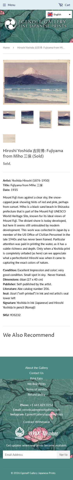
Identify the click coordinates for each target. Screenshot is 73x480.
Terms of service (36, 389)
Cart (67, 5)
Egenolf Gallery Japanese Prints (37, 473)
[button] (59, 14)
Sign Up (63, 454)
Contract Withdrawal (36, 422)
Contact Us (36, 373)
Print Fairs (36, 378)
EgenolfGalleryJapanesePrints (44, 414)
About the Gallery (36, 367)
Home (6, 47)
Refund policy (36, 394)
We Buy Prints (36, 384)
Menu (11, 5)
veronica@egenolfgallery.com (41, 409)
